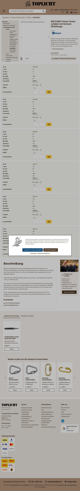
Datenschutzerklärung (44, 253)
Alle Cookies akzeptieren (50, 250)
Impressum (33, 253)
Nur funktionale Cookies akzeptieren (33, 250)
